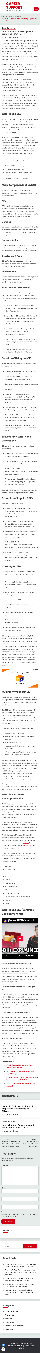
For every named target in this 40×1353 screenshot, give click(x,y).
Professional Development (14, 1326)
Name (4, 1188)
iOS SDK (26, 843)
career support (14, 5)
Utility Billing (9, 1329)
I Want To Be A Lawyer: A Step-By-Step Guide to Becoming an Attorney (19, 1108)
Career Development (9, 28)
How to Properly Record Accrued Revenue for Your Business (18, 1126)
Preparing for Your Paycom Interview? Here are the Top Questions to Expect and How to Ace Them (20, 1272)
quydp (16, 37)
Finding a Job (9, 1315)
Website (4, 1204)
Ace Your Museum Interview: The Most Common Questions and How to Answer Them (19, 1292)
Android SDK (27, 845)
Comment (5, 1165)
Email (3, 1196)
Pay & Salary (9, 1322)
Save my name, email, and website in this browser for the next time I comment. (19, 1215)
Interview (8, 1319)
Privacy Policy (19, 1346)
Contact (10, 1346)
